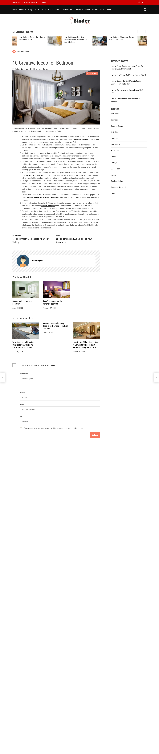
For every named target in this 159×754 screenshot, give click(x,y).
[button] (143, 31)
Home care (67, 9)
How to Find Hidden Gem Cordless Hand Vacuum (129, 38)
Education (42, 9)
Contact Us (42, 2)
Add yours (51, 365)
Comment (24, 374)
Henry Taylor (43, 69)
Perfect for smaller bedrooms (37, 175)
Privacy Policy (31, 2)
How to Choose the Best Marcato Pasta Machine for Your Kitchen (40, 40)
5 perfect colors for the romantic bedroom (52, 302)
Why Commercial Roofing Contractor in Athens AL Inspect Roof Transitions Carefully (23, 346)
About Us (21, 2)
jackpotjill (41, 131)
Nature (87, 9)
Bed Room (115, 114)
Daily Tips (32, 9)
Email (22, 404)
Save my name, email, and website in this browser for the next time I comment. (54, 428)
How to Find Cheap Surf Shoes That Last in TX (128, 75)
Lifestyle (79, 9)
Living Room (115, 169)
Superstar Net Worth (118, 187)
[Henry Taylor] (23, 261)
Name (22, 393)
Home (14, 2)
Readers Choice (98, 9)
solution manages (48, 206)
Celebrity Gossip (117, 126)
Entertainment (53, 9)
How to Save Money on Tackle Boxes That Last (86, 38)
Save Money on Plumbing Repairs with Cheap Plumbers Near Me (55, 326)
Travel (108, 9)
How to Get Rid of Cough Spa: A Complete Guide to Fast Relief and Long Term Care (85, 345)
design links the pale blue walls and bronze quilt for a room (49, 197)
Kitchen (113, 157)
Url (21, 416)
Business (22, 9)
